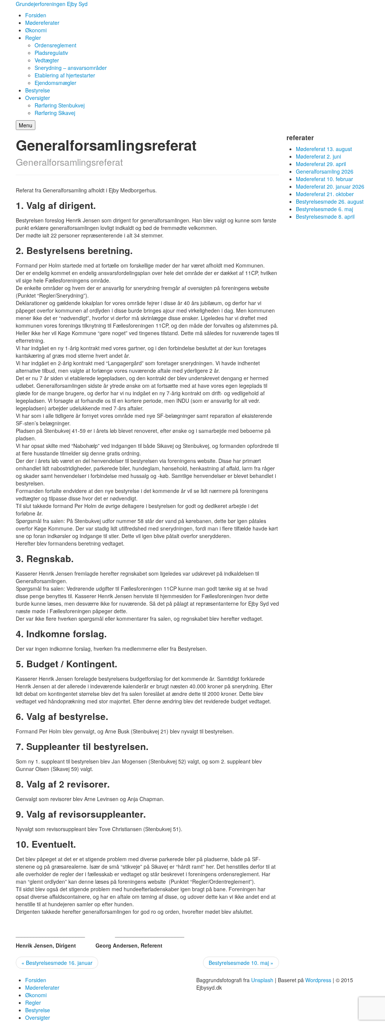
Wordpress (318, 980)
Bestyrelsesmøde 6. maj (324, 209)
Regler (33, 37)
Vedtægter (47, 60)
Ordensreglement (55, 45)
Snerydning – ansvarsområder (71, 67)
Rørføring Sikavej (55, 112)
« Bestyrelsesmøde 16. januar (56, 962)
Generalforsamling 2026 (324, 171)
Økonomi (36, 30)
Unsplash (262, 980)
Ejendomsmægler (55, 82)
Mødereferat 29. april (321, 164)
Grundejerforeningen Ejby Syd (52, 4)
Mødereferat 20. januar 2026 (330, 186)
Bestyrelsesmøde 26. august (330, 201)
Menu (25, 125)
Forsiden (35, 15)
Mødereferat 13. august (324, 149)
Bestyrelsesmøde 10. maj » (241, 962)
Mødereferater (42, 22)
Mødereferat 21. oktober (325, 194)
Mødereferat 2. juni (318, 156)
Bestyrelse (37, 90)
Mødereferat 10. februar (324, 179)
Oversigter (37, 97)
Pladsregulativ (51, 52)
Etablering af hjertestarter (65, 75)
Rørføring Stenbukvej (60, 105)
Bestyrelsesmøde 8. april (325, 216)
